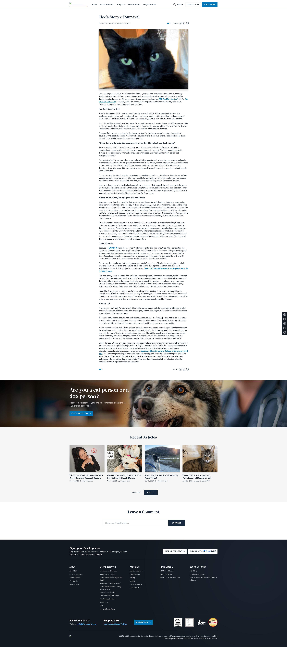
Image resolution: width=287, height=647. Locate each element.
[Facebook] (284, 314)
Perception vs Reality (107, 592)
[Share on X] (184, 23)
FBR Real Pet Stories (197, 574)
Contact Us (193, 4)
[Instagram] (284, 332)
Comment (176, 523)
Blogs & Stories (149, 4)
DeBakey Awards (136, 584)
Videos (132, 581)
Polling (132, 578)
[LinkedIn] (284, 323)
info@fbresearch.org (86, 624)
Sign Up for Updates (175, 551)
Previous (136, 492)
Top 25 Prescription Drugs (109, 595)
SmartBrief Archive (167, 574)
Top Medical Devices (107, 599)
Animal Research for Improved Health (111, 579)
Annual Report (75, 578)
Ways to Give (74, 584)
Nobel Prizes (104, 602)
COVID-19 (113, 248)
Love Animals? (135, 588)
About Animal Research (108, 571)
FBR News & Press (166, 571)
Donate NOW (210, 4)
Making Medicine (136, 571)
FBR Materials (135, 574)
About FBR (73, 571)
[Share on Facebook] (180, 23)
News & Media (134, 4)
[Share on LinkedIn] (187, 23)
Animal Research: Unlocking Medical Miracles (203, 579)
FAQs (101, 606)
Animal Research (107, 4)
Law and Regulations (107, 609)
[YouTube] (284, 328)
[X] (284, 319)
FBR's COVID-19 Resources (170, 578)
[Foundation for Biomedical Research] (79, 4)
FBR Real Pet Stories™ (168, 99)
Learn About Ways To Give (115, 624)
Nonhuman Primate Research (110, 583)
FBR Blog (193, 571)
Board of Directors (76, 574)
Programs (121, 4)
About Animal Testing (107, 574)
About (94, 4)
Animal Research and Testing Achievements (110, 588)
